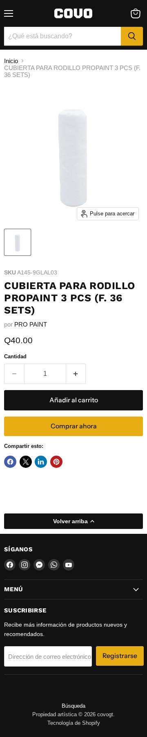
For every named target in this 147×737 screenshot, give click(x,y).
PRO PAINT (30, 324)
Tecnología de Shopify (73, 723)
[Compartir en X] (26, 462)
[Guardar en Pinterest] (56, 462)
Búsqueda (73, 706)
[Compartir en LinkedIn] (41, 462)
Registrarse (119, 656)
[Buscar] (132, 36)
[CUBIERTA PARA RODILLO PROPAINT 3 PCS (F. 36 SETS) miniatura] (17, 242)
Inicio (11, 60)
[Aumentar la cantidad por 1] (76, 374)
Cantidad (15, 356)
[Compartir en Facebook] (10, 462)
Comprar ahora (74, 426)
